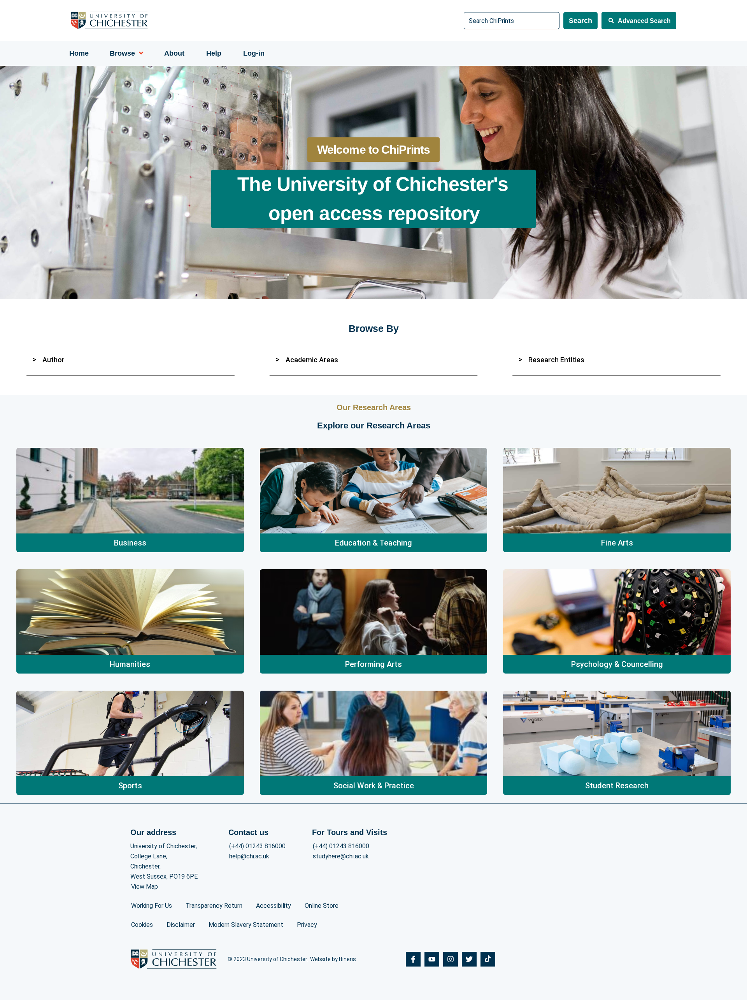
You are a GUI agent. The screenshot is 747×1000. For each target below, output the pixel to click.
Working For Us (151, 905)
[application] (139, 53)
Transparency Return (214, 905)
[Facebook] (413, 959)
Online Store (321, 905)
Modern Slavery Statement (246, 924)
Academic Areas (312, 360)
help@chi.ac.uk (249, 856)
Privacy (307, 924)
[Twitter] (469, 959)
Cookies (142, 924)
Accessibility (273, 905)
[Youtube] (431, 959)
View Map (144, 886)
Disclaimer (181, 924)
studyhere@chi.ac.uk (341, 856)
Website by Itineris (333, 959)
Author (53, 360)
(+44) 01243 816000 (257, 846)
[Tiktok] (487, 959)
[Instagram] (450, 959)
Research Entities (556, 360)
